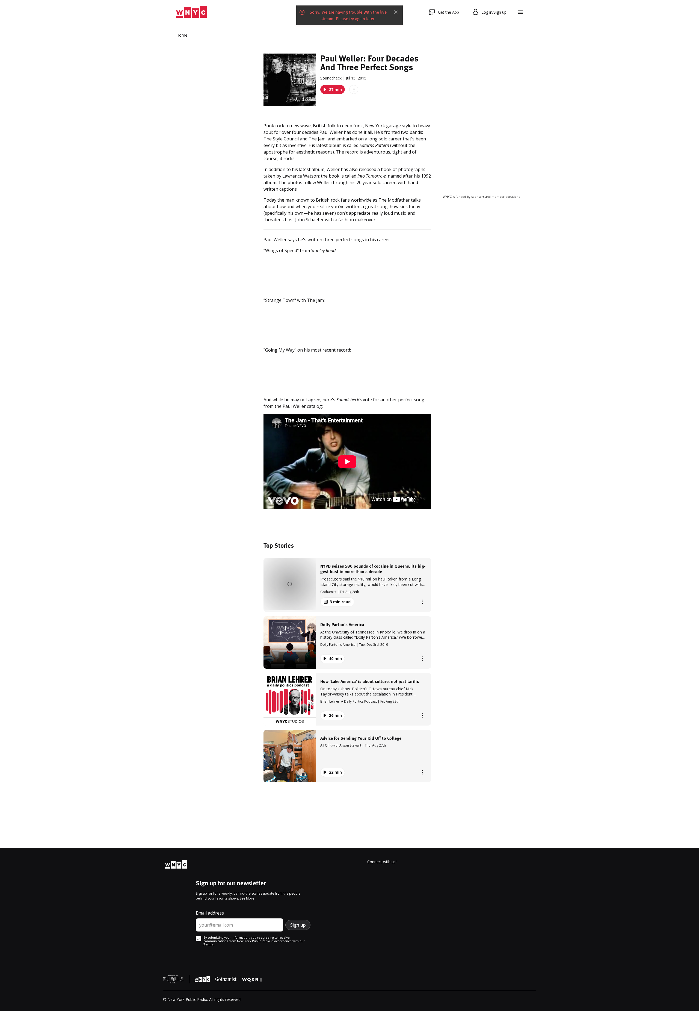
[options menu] (353, 89)
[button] (347, 585)
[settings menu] (520, 12)
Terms (208, 944)
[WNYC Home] (191, 12)
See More (247, 898)
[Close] (395, 12)
